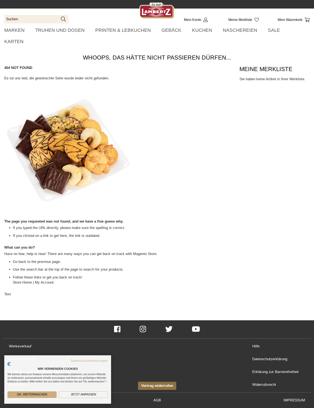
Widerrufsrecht (264, 385)
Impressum (294, 400)
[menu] (157, 36)
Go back (19, 262)
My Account (44, 282)
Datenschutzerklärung (269, 359)
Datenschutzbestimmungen (89, 360)
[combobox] (36, 19)
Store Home (22, 282)
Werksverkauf (20, 346)
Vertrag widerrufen (157, 386)
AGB (157, 400)
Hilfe (256, 346)
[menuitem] (14, 30)
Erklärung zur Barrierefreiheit (275, 372)
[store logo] (156, 11)
